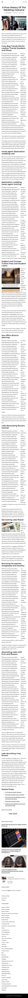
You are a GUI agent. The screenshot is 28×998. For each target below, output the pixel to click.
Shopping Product (6, 971)
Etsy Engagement (6, 932)
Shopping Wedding (6, 973)
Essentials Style (5, 930)
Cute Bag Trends (5, 923)
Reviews (4, 955)
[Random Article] (23, 2)
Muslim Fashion (5, 950)
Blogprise (20, 995)
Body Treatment (5, 915)
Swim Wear (4, 988)
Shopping (4, 959)
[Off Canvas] (2, 2)
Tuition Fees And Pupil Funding (12, 801)
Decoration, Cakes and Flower (9, 926)
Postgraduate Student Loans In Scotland (14, 794)
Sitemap (3, 900)
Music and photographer (7, 948)
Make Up (4, 944)
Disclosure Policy (6, 896)
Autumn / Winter (6, 907)
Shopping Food (5, 963)
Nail (3, 952)
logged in (9, 890)
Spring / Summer (5, 981)
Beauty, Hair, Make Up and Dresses (10, 913)
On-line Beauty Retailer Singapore (13, 792)
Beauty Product (5, 911)
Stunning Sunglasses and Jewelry (9, 986)
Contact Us (4, 898)
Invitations (4, 940)
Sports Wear (5, 979)
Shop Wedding (5, 957)
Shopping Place (5, 969)
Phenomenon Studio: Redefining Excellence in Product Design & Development (11, 851)
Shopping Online (5, 967)
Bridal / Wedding (6, 917)
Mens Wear (4, 946)
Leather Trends (5, 942)
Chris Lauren (8, 12)
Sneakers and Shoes (6, 977)
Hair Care (4, 936)
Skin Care (4, 975)
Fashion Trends (5, 934)
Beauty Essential (6, 909)
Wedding (4, 990)
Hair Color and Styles (7, 938)
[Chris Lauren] (4, 816)
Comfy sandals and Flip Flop (8, 921)
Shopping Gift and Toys (7, 965)
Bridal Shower (5, 919)
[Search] (25, 1)
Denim (3, 928)
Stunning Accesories (6, 983)
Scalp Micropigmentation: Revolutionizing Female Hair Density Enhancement (12, 871)
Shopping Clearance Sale (7, 961)
